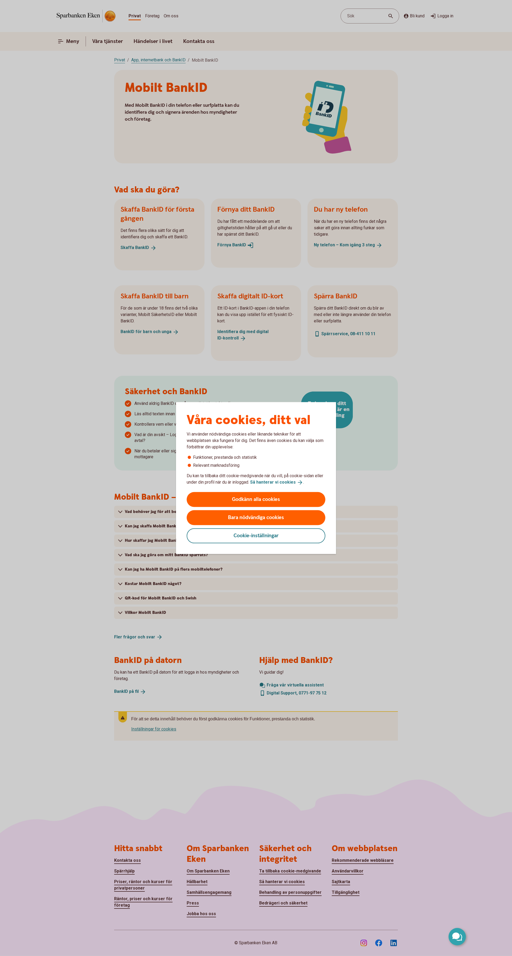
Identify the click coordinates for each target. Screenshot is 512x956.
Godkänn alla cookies (256, 499)
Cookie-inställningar (256, 535)
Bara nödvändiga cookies (256, 517)
